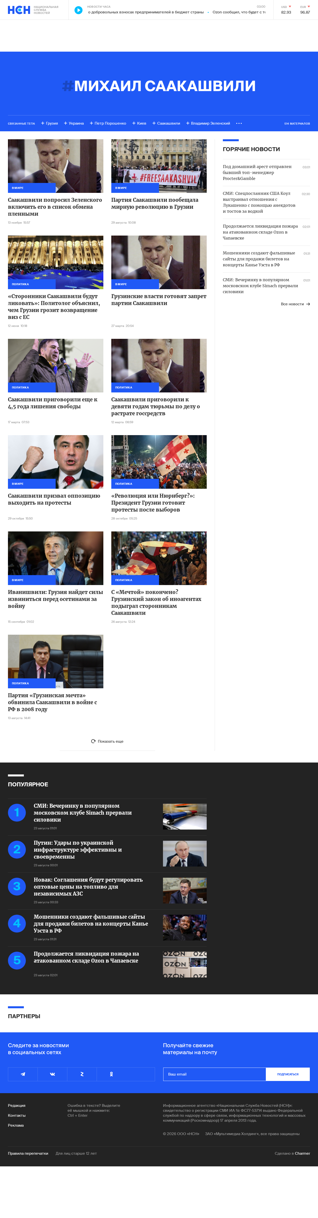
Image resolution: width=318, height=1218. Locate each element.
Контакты (17, 1115)
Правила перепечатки (28, 1153)
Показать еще (110, 741)
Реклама (16, 1125)
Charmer (302, 1153)
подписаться (288, 1074)
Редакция (16, 1105)
